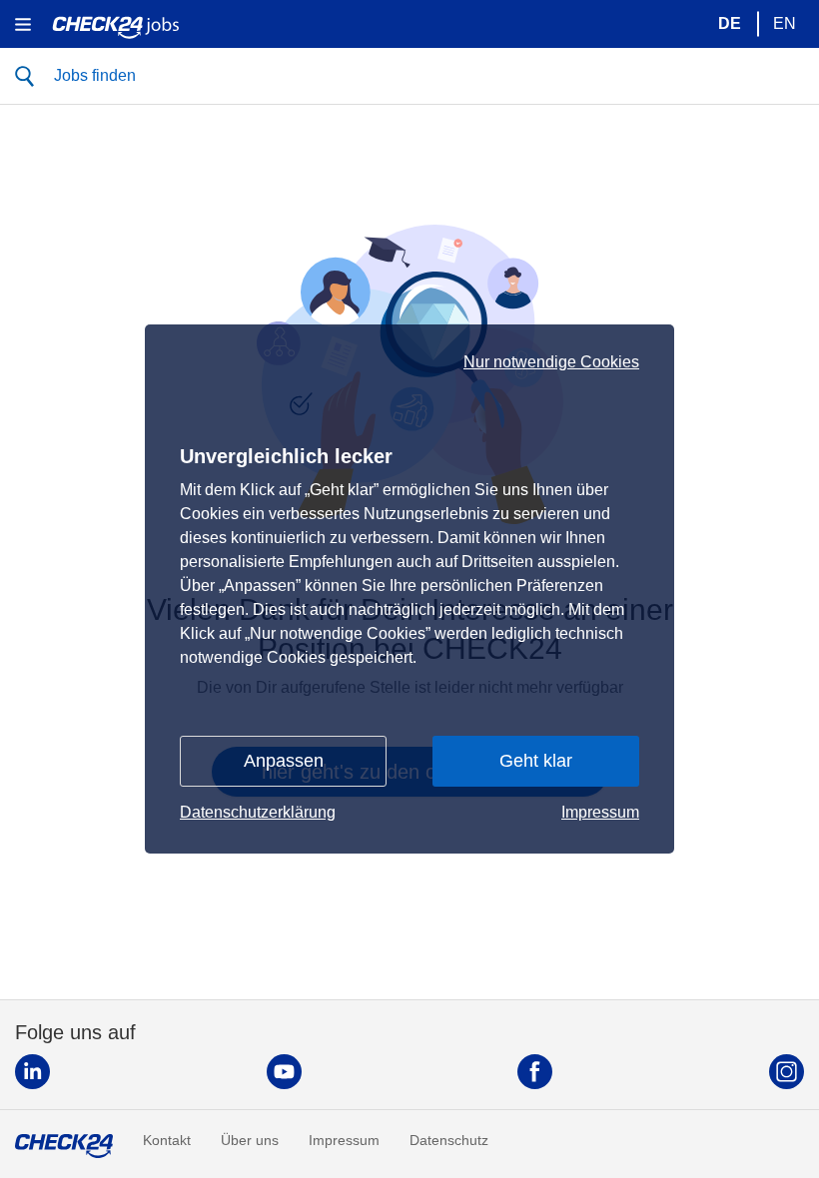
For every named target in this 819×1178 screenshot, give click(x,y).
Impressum (600, 812)
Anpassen (284, 761)
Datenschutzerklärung (258, 812)
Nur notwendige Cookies (551, 362)
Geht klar (535, 761)
